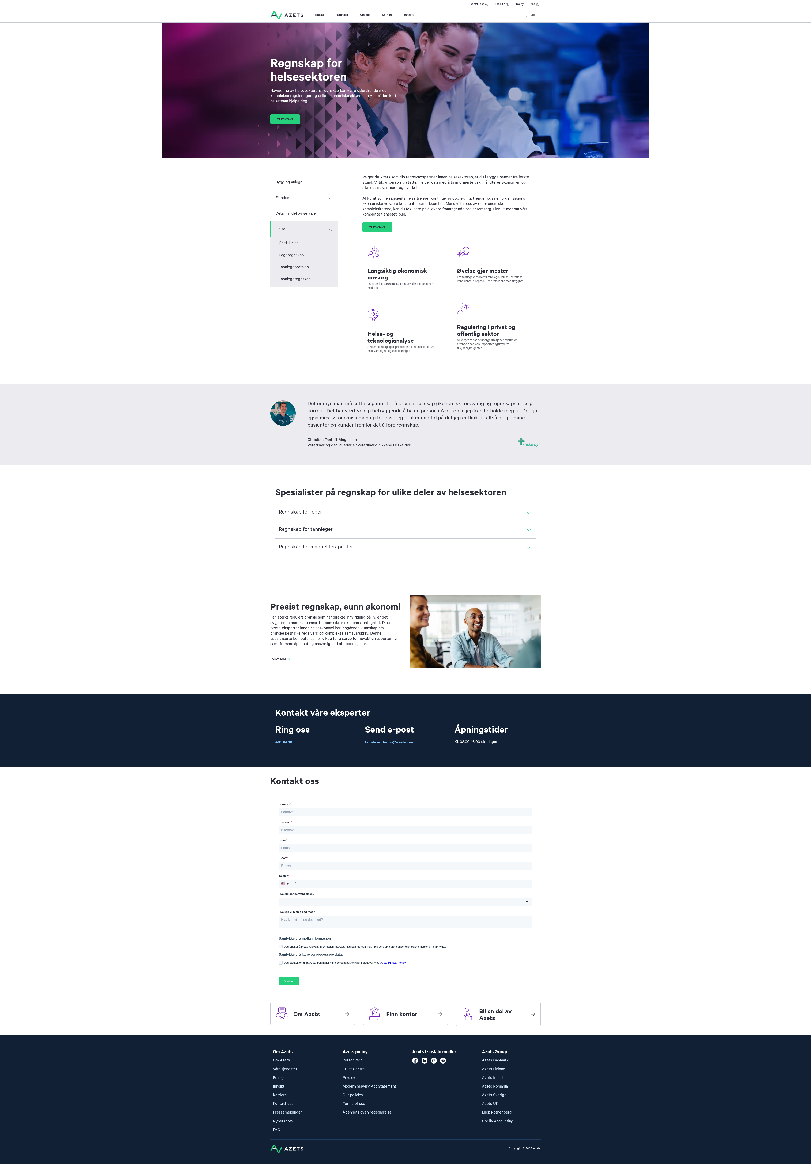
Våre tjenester (285, 1069)
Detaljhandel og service (295, 213)
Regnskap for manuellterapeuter (316, 547)
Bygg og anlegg (289, 182)
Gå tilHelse (289, 243)
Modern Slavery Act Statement (369, 1086)
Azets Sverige (494, 1095)
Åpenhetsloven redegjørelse (367, 1112)
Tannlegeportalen (294, 267)
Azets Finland (493, 1069)
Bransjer (342, 15)
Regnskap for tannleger (306, 529)
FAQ (276, 1130)
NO (518, 4)
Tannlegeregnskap (295, 279)
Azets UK (490, 1104)
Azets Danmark (495, 1060)
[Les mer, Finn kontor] (439, 1013)
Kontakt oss (477, 4)
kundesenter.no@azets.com (389, 742)
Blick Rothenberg (497, 1112)
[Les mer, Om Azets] (347, 1013)
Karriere (387, 15)
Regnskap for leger (300, 512)
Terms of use (354, 1104)
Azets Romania (495, 1086)
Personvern (352, 1060)
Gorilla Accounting (497, 1121)
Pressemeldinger (287, 1112)
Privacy (349, 1078)
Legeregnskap (291, 255)
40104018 (283, 742)
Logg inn (500, 4)
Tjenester (319, 15)
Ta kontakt (285, 119)
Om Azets (281, 1060)
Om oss (365, 15)
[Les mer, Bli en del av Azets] (532, 1014)
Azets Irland (492, 1078)
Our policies (353, 1095)
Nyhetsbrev (283, 1121)
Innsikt (409, 15)
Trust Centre (354, 1069)
